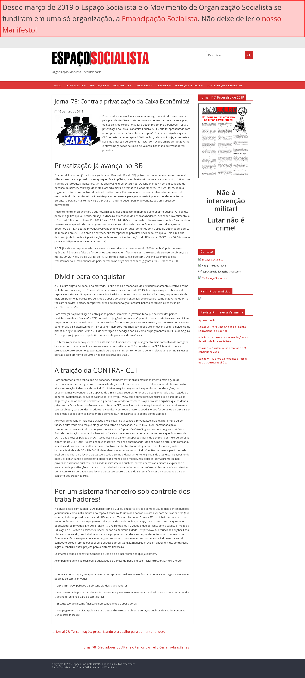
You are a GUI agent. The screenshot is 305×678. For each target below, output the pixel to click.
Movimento (121, 85)
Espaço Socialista (212, 259)
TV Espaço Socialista (214, 278)
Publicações (98, 85)
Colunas (162, 85)
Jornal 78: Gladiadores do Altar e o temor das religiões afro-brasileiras (138, 647)
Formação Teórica (187, 85)
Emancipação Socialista (160, 18)
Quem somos (74, 85)
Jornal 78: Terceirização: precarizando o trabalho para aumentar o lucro (108, 631)
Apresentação (207, 320)
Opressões (143, 85)
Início (58, 85)
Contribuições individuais (224, 85)
